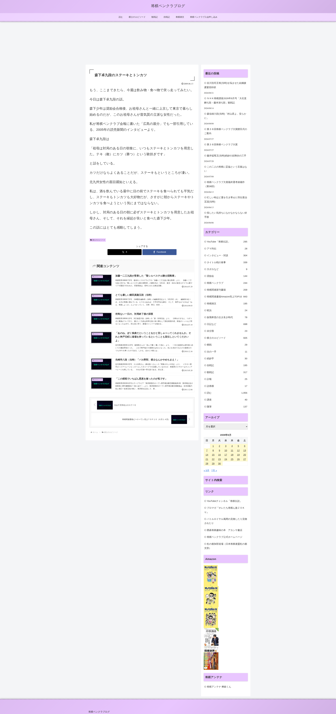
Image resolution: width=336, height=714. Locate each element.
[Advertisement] (168, 43)
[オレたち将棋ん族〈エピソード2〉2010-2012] (211, 596)
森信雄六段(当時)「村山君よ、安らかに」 (225, 116)
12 (238, 450)
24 (225, 459)
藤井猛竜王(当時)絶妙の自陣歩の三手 (226, 155)
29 (213, 463)
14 (207, 455)
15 (213, 455)
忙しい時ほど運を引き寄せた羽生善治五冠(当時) (225, 199)
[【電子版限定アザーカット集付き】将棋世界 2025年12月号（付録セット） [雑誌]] (211, 659)
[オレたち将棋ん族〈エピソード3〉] (211, 617)
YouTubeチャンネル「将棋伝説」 (224, 501)
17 (225, 455)
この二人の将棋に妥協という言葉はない (225, 168)
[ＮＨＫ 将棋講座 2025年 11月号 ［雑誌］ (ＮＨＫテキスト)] (211, 638)
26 (238, 459)
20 (244, 455)
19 (238, 455)
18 (232, 455)
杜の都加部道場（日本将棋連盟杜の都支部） (225, 546)
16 (219, 455)
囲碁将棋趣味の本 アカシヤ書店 (224, 530)
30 (219, 463)
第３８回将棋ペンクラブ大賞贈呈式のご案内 (225, 131)
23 (219, 459)
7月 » (214, 470)
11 (232, 450)
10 (225, 450)
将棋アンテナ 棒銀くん (219, 687)
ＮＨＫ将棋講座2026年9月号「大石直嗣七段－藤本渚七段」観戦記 (225, 100)
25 (232, 459)
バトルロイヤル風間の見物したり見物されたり (225, 521)
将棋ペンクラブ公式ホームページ (224, 537)
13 (244, 450)
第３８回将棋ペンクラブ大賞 (222, 144)
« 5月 (206, 470)
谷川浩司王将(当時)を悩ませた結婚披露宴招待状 (225, 85)
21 (207, 459)
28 (207, 463)
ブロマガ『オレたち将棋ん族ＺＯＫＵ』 (224, 510)
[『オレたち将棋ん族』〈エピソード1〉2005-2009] (211, 575)
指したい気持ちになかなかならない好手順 (225, 215)
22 (213, 459)
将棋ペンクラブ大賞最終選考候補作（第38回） (224, 184)
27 (244, 459)
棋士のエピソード (98, 240)
